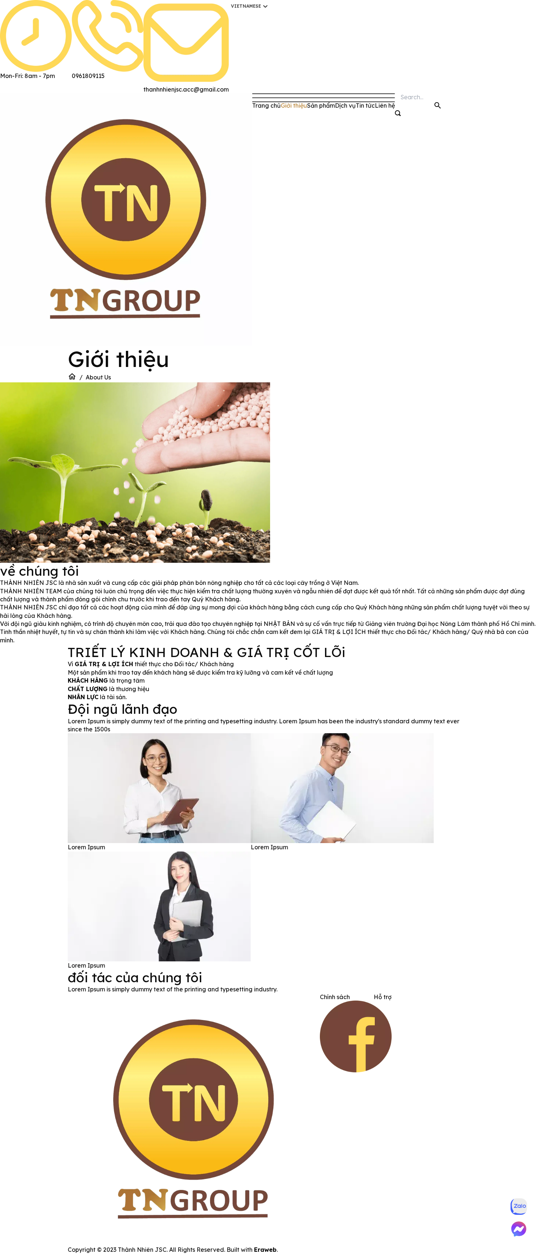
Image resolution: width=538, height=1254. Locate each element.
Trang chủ (266, 105)
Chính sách (335, 997)
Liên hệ (385, 105)
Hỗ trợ (383, 997)
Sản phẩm (321, 105)
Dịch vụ (345, 105)
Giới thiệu (294, 105)
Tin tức (365, 105)
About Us (98, 377)
